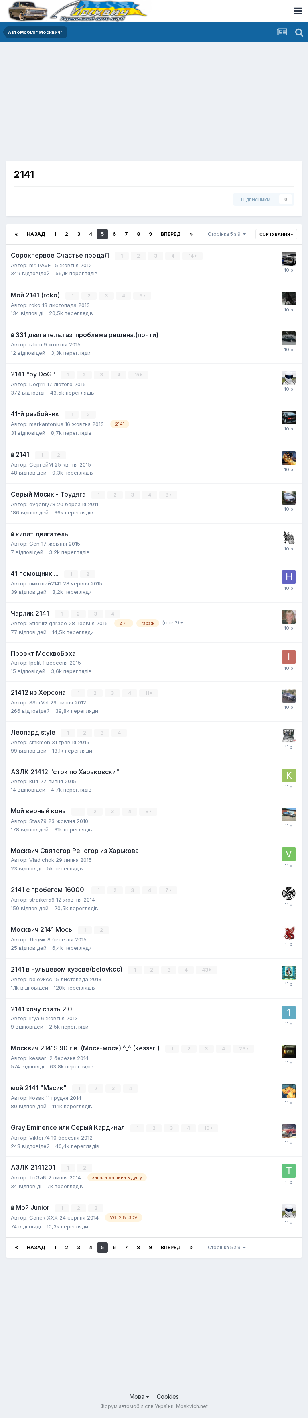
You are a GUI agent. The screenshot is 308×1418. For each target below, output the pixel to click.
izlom (35, 344)
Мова (138, 1396)
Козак (36, 1098)
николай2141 (45, 583)
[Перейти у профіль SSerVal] (289, 696)
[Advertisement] (100, 104)
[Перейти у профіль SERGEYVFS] (289, 537)
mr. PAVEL (41, 265)
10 (207, 1128)
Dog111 (37, 384)
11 (147, 693)
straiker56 (42, 899)
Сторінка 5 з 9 (225, 234)
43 (205, 970)
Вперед (171, 234)
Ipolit (35, 662)
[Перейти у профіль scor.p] (289, 1091)
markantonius (46, 424)
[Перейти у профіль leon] (289, 933)
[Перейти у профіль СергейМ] (289, 458)
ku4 (33, 781)
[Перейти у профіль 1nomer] (289, 1012)
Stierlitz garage (48, 623)
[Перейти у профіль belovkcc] (289, 973)
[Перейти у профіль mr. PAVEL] (289, 259)
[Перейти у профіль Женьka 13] (289, 1131)
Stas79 (38, 821)
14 (191, 256)
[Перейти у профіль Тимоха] (289, 893)
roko (35, 305)
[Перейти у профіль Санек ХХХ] (289, 736)
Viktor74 (39, 1137)
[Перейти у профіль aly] (289, 617)
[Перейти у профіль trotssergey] (289, 378)
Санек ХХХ (43, 1217)
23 (243, 1049)
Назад (36, 234)
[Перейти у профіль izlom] (289, 338)
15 (137, 375)
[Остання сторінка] (191, 234)
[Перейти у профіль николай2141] (289, 577)
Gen (34, 543)
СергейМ (41, 464)
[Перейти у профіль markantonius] (289, 417)
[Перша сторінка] (16, 234)
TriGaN (38, 1177)
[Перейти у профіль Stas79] (289, 814)
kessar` (38, 1058)
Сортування (275, 234)
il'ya (34, 1018)
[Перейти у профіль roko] (289, 298)
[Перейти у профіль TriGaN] (289, 1171)
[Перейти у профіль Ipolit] (289, 657)
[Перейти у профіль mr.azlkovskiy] (289, 1051)
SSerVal (39, 702)
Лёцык (37, 939)
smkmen (39, 742)
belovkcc (40, 979)
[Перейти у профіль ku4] (289, 775)
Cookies (168, 1396)
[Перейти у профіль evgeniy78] (289, 498)
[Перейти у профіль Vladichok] (289, 854)
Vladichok (41, 860)
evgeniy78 (42, 504)
